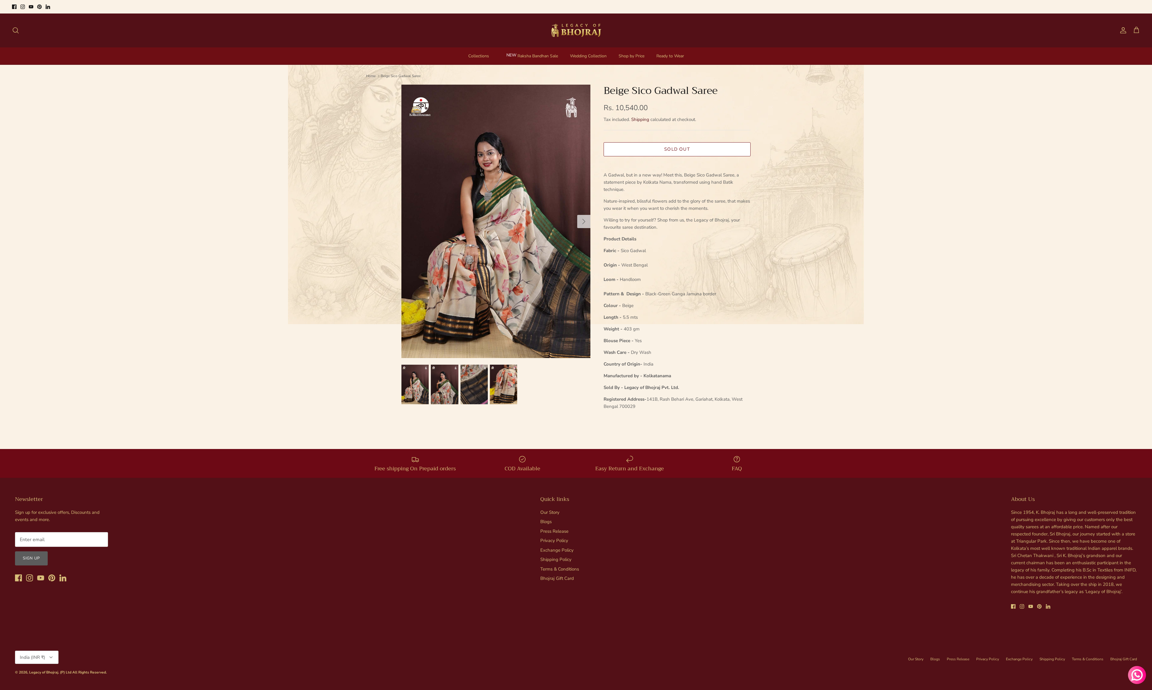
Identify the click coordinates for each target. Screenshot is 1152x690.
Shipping (640, 119)
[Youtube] (31, 7)
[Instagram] (22, 7)
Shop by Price (631, 56)
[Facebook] (14, 7)
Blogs (546, 522)
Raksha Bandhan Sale (538, 56)
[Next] (583, 221)
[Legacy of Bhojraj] (576, 30)
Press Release (554, 531)
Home (371, 76)
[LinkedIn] (48, 7)
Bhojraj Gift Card (557, 578)
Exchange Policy (557, 550)
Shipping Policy (556, 559)
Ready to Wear (670, 56)
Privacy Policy (554, 541)
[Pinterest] (39, 7)
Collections (478, 56)
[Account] (1122, 30)
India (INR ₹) (32, 657)
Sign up (31, 558)
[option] (495, 221)
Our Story (550, 512)
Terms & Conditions (559, 569)
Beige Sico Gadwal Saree (401, 76)
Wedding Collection (588, 56)
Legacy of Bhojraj (43, 672)
